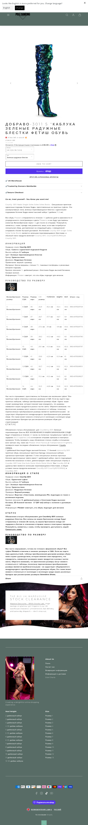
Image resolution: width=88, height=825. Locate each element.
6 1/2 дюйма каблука (14, 740)
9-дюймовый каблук (14, 751)
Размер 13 (49, 758)
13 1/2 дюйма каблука (14, 761)
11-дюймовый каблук (14, 758)
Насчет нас (50, 667)
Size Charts (50, 677)
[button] (8, 15)
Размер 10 (49, 747)
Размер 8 (49, 740)
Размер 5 (49, 730)
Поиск (47, 663)
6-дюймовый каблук (14, 737)
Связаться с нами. (14, 529)
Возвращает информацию (56, 670)
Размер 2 (49, 719)
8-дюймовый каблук (14, 747)
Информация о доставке (55, 674)
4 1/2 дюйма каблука (14, 726)
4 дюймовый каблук (14, 723)
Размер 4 (49, 726)
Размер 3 (49, 723)
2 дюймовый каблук (14, 716)
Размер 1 (49, 716)
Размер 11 (49, 751)
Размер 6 (49, 733)
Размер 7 (49, 737)
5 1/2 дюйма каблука (14, 733)
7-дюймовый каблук (14, 744)
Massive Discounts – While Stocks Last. (27, 604)
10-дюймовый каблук (14, 754)
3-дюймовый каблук (14, 719)
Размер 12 (49, 754)
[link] (73, 15)
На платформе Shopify (44, 815)
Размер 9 (49, 744)
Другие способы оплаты (44, 177)
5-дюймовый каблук (14, 730)
